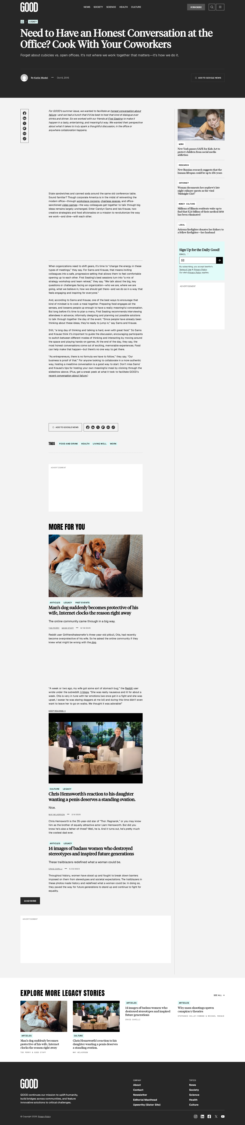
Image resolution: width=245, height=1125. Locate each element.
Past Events (82, 602)
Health (123, 7)
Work (181, 144)
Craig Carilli (55, 869)
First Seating (115, 118)
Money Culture (187, 204)
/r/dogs (84, 692)
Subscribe (196, 7)
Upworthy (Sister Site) (146, 1104)
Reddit (129, 688)
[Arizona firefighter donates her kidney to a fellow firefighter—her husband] (201, 227)
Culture (136, 7)
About (137, 1085)
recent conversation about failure (68, 375)
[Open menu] (220, 7)
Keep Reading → (57, 711)
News (87, 7)
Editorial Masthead (145, 1099)
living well (99, 443)
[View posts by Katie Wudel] (24, 78)
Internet (184, 183)
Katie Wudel (41, 77)
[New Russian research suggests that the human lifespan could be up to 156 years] (201, 167)
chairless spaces (110, 201)
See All (218, 995)
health (85, 443)
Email (183, 254)
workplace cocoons (88, 201)
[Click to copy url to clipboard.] (24, 138)
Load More (30, 900)
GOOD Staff (68, 628)
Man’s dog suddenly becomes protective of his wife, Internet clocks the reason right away (93, 610)
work (113, 443)
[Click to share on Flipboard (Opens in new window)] (24, 128)
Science (111, 7)
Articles (55, 602)
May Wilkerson (57, 814)
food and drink (68, 443)
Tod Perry (54, 628)
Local (182, 225)
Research (184, 165)
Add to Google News (209, 78)
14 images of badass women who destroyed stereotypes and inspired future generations (91, 851)
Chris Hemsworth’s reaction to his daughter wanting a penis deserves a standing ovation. (92, 796)
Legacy (33, 21)
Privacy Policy (200, 269)
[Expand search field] (212, 7)
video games (69, 205)
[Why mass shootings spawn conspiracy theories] (201, 1009)
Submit (220, 261)
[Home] (22, 21)
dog (93, 642)
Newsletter (140, 1094)
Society (98, 7)
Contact (138, 1089)
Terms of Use (185, 269)
